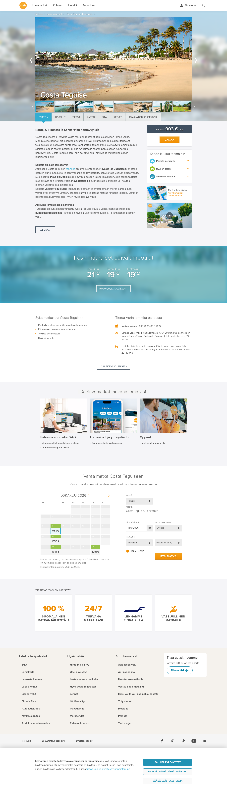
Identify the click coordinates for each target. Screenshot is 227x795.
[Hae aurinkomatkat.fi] (204, 5)
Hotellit (60, 117)
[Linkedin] (204, 741)
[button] (169, 215)
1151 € (55, 530)
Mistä (129, 495)
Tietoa (76, 117)
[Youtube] (194, 741)
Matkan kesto (163, 522)
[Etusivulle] (23, 5)
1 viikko (160, 528)
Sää (104, 117)
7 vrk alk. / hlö (169, 129)
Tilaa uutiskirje (179, 670)
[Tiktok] (183, 741)
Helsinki (131, 501)
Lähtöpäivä (132, 522)
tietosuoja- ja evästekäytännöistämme (108, 769)
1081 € (95, 551)
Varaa (169, 140)
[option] (113, 58)
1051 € (55, 551)
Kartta (91, 117)
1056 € (55, 541)
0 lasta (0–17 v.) (164, 542)
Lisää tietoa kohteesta (112, 366)
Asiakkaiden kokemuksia (143, 117)
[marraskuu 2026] (109, 495)
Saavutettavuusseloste (53, 741)
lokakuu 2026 (73, 495)
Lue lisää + (45, 230)
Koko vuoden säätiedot (112, 289)
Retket (118, 117)
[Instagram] (172, 741)
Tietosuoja (25, 741)
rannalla (70, 169)
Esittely (43, 117)
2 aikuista (132, 542)
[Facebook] (162, 741)
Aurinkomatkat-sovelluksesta (175, 194)
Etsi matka (168, 556)
